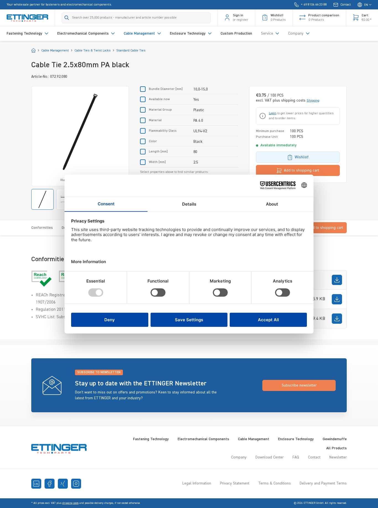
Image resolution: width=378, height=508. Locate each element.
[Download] (337, 280)
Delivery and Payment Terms (323, 483)
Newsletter (338, 457)
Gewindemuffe (335, 439)
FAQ (295, 457)
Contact (314, 457)
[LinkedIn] (36, 484)
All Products (336, 448)
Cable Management (253, 439)
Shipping (313, 100)
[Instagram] (76, 484)
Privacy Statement (234, 483)
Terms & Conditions (274, 483)
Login (272, 113)
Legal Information (196, 483)
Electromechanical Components (203, 439)
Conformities (42, 228)
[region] (80, 148)
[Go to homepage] (27, 17)
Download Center (269, 457)
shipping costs (70, 503)
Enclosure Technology (296, 439)
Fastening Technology (151, 439)
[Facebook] (50, 484)
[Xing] (63, 484)
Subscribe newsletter (299, 385)
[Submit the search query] (67, 18)
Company (239, 457)
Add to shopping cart (301, 170)
